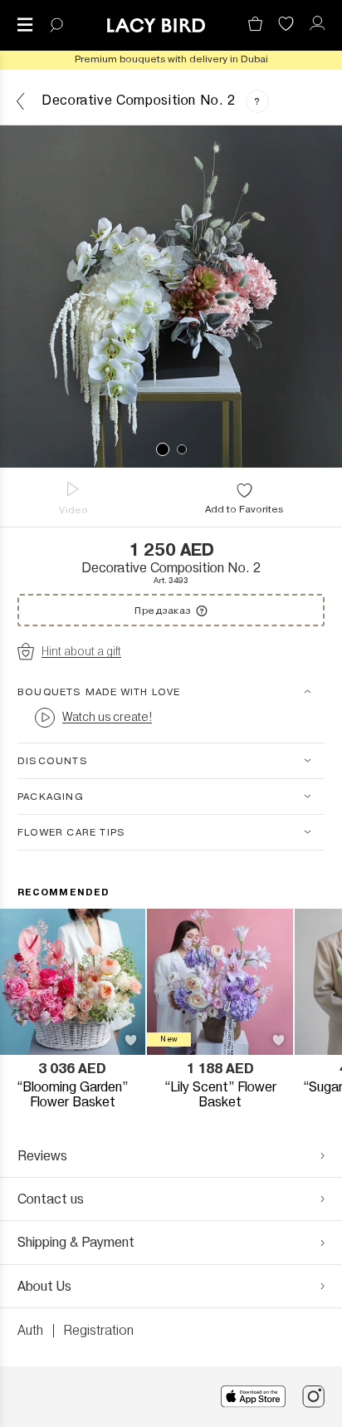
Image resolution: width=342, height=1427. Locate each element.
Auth (30, 1330)
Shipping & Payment (75, 1242)
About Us (44, 1286)
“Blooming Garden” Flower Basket (72, 1095)
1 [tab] (162, 449)
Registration (98, 1330)
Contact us (50, 1199)
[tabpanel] (171, 296)
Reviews (42, 1156)
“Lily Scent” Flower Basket (220, 1095)
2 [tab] (182, 449)
